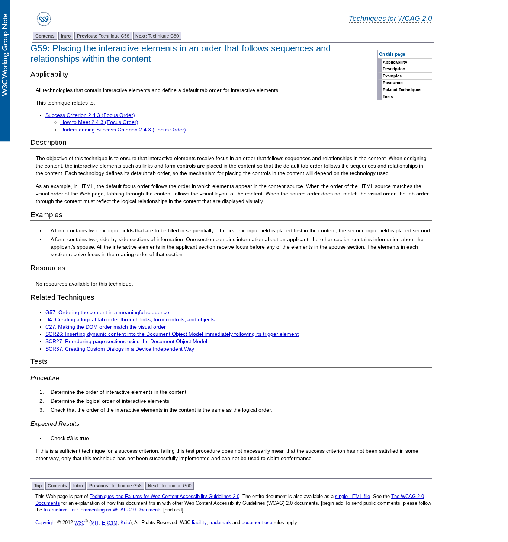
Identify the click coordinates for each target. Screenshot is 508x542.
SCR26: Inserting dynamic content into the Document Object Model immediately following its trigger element (172, 334)
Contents (45, 36)
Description (394, 69)
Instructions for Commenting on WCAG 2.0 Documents (103, 510)
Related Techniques (402, 89)
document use (257, 523)
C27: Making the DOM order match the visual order (105, 327)
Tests (388, 96)
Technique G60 (157, 36)
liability (199, 523)
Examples (392, 76)
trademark (220, 523)
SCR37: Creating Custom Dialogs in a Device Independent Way (119, 349)
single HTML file (352, 496)
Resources (393, 82)
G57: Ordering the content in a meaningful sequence (107, 312)
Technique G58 (103, 36)
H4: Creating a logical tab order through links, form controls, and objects (130, 319)
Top (38, 485)
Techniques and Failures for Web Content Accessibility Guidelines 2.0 (164, 496)
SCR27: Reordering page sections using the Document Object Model (126, 341)
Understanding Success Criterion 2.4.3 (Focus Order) (123, 130)
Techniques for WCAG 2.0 (390, 18)
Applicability (395, 62)
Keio (125, 523)
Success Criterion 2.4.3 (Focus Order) (90, 115)
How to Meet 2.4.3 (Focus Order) (99, 122)
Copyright (45, 523)
